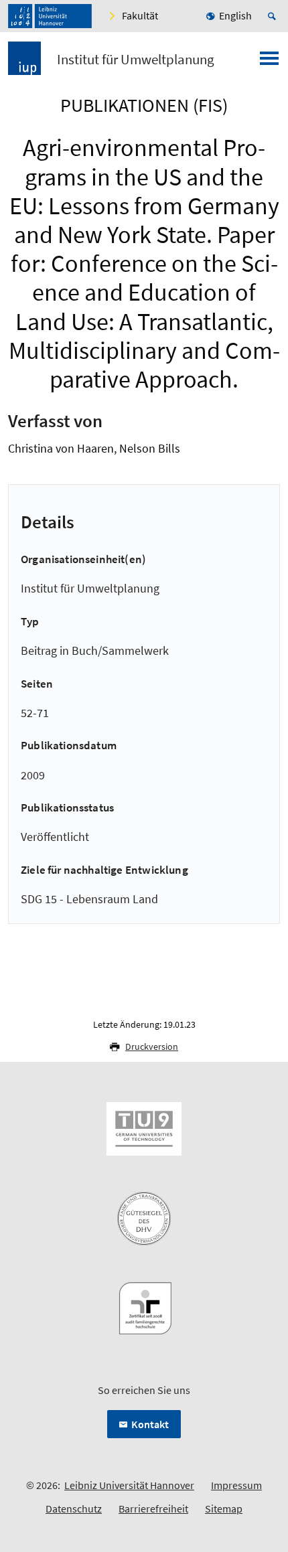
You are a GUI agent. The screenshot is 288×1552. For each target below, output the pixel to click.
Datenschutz (74, 1508)
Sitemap (223, 1508)
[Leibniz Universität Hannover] (50, 16)
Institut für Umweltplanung (135, 60)
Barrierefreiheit (153, 1508)
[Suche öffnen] (274, 16)
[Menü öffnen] (269, 62)
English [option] (235, 15)
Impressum (236, 1485)
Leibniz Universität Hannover (129, 1485)
